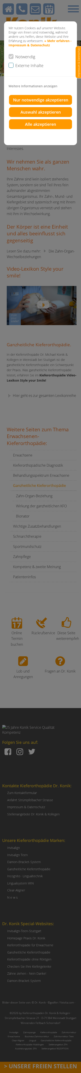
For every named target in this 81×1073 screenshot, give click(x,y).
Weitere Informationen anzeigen (33, 86)
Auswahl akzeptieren (40, 112)
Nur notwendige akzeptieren (40, 100)
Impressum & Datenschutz (78, 62)
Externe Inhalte (29, 65)
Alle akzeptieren (40, 124)
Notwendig (25, 56)
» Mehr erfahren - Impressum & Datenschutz (40, 43)
